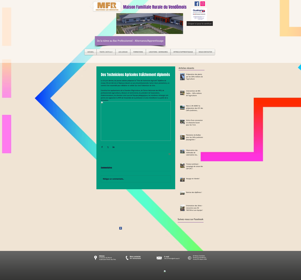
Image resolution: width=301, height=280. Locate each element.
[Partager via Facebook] (102, 147)
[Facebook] (197, 3)
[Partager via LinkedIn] (113, 147)
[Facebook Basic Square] (120, 228)
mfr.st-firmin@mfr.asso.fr (172, 258)
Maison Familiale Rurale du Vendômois (155, 7)
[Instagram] (202, 3)
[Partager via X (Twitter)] (108, 147)
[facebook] (165, 271)
